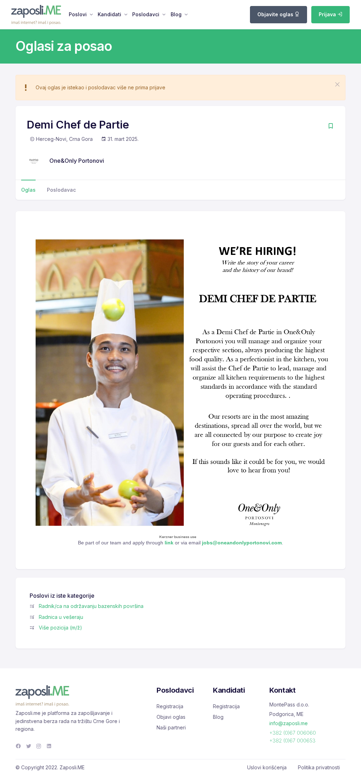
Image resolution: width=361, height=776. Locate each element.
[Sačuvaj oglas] (330, 127)
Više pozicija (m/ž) (60, 628)
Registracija (170, 706)
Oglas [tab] (28, 190)
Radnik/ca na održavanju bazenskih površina (91, 606)
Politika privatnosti (319, 767)
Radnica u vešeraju (61, 617)
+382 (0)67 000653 (292, 741)
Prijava (328, 14)
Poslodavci (145, 14)
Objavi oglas (171, 717)
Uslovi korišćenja (267, 767)
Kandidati (109, 14)
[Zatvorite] (337, 84)
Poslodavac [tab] (61, 190)
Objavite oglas (276, 14)
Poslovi (78, 14)
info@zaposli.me (288, 723)
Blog (176, 14)
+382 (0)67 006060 (292, 733)
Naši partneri (171, 727)
